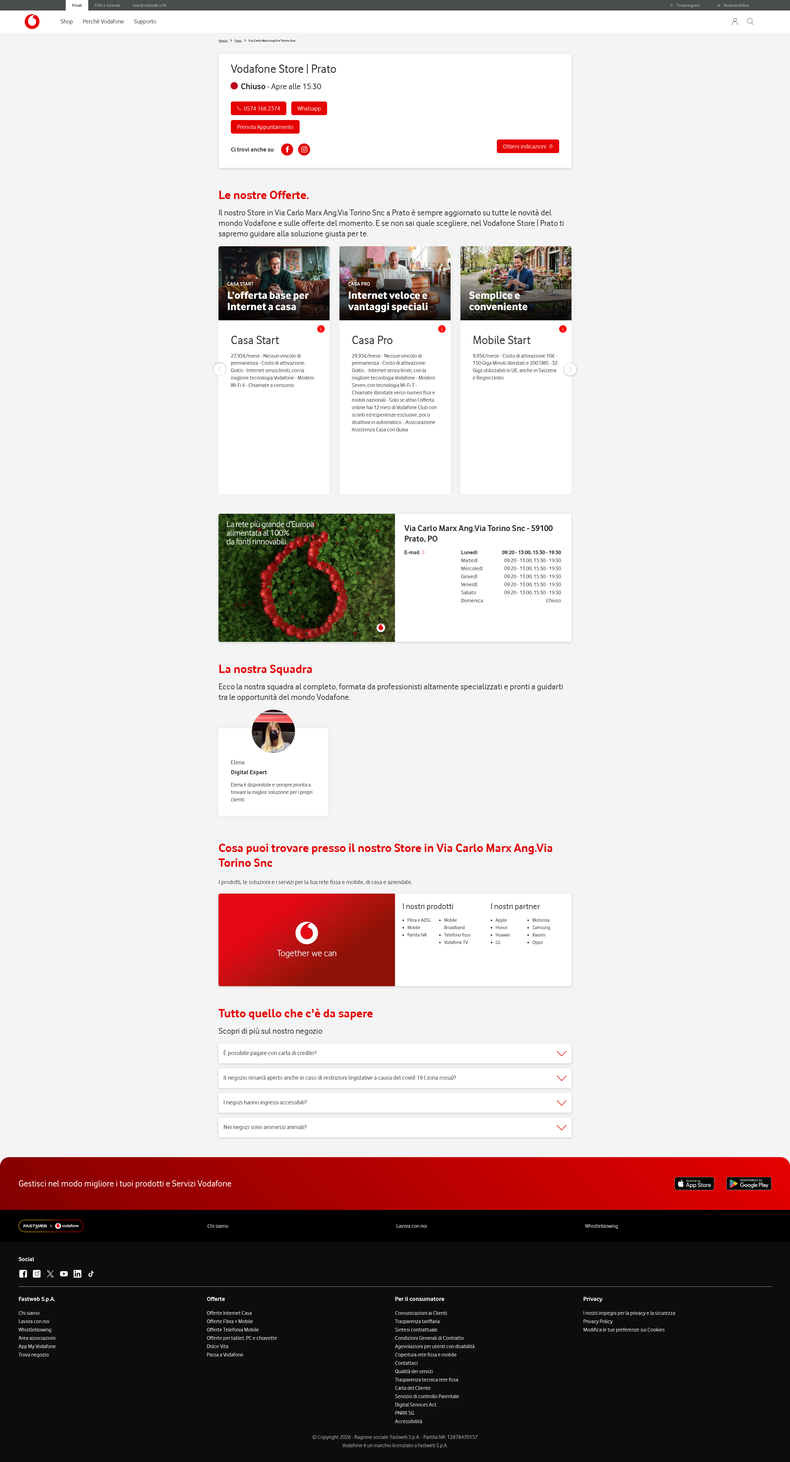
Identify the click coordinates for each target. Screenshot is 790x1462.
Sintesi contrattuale (416, 1330)
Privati (77, 5)
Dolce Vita (217, 1346)
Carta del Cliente (413, 1388)
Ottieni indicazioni (524, 146)
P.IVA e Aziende (107, 5)
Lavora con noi (411, 1226)
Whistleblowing (601, 1226)
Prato (238, 40)
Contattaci (406, 1363)
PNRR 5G (404, 1413)
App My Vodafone (37, 1346)
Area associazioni (37, 1338)
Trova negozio (688, 5)
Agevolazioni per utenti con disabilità (435, 1346)
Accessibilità (408, 1421)
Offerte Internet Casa (229, 1313)
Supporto (145, 21)
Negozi (223, 40)
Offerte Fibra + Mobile (230, 1321)
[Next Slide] (570, 369)
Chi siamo (217, 1226)
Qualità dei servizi (414, 1371)
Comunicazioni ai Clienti (421, 1313)
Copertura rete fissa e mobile (426, 1355)
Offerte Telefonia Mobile (233, 1330)
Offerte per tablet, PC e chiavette (242, 1338)
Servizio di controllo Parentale (427, 1396)
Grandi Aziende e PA (150, 5)
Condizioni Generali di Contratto (429, 1338)
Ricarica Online (736, 5)
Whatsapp (309, 108)
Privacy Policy (598, 1321)
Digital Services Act (415, 1405)
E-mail (412, 552)
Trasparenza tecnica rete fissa (426, 1380)
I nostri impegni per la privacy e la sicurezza (629, 1313)
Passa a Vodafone (225, 1355)
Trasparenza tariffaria (417, 1321)
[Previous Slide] (220, 369)
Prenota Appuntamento (265, 126)
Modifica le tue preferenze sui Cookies (624, 1330)
